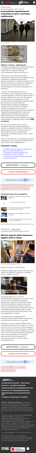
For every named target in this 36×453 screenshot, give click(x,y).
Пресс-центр (25, 383)
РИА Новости (5, 43)
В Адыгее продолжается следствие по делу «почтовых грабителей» (18, 150)
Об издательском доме (10, 383)
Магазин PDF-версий (18, 385)
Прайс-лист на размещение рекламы (15, 390)
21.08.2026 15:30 (5, 229)
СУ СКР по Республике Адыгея (11, 264)
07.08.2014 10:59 (5, 7)
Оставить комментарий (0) (18, 172)
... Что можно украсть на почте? (17, 202)
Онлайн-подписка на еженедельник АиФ (17, 388)
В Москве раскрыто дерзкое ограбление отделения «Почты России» (19, 208)
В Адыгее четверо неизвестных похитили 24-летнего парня (15, 153)
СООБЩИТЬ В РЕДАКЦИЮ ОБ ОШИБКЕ (14, 397)
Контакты (5, 385)
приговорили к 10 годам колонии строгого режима (17, 326)
